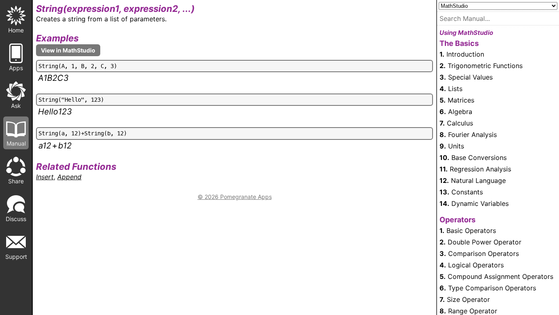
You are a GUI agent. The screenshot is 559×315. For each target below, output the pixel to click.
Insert (45, 177)
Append (69, 177)
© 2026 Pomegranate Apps (235, 196)
